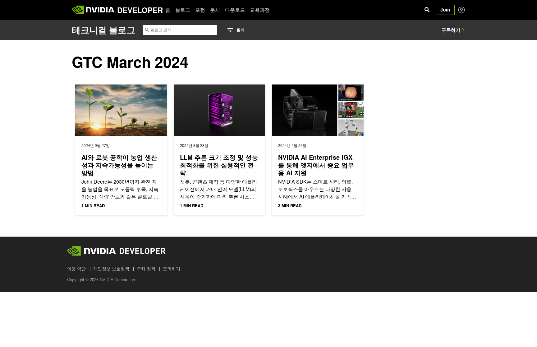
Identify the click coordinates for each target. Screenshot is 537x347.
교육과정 (260, 9)
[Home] (94, 10)
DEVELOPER (140, 10)
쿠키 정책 (146, 268)
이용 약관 (76, 268)
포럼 (200, 9)
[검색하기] (427, 10)
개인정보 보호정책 (111, 268)
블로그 (182, 9)
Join (445, 9)
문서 (215, 9)
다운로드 (235, 9)
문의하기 (171, 268)
